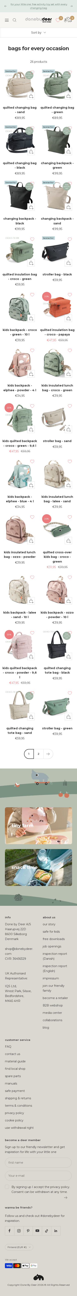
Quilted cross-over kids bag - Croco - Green (57, 556)
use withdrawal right (19, 1128)
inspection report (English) (55, 968)
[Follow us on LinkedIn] (55, 1230)
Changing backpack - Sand (57, 221)
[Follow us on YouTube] (37, 1230)
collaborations (52, 1020)
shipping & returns (18, 1098)
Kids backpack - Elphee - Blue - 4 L (20, 499)
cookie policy (14, 1120)
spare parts (13, 1076)
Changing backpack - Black (19, 221)
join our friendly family (53, 988)
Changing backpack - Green (57, 165)
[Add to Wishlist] (32, 72)
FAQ (8, 1046)
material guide (15, 1061)
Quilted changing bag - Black (20, 165)
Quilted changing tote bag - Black (57, 670)
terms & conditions (18, 1105)
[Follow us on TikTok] (46, 1230)
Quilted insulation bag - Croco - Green (19, 277)
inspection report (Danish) (55, 956)
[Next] (48, 754)
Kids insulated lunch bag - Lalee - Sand (57, 499)
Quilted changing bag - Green (57, 110)
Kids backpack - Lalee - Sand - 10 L (19, 615)
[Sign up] (66, 1197)
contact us (12, 1054)
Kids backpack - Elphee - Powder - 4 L (19, 388)
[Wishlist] (58, 20)
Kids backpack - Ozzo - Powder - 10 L (57, 615)
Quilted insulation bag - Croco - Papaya (57, 332)
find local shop (15, 1069)
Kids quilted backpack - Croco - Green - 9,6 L (19, 443)
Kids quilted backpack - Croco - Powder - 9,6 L (19, 672)
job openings (52, 946)
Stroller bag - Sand (57, 441)
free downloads (54, 939)
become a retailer (55, 998)
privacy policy (14, 1113)
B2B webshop (53, 1005)
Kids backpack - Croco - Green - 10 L (20, 332)
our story (49, 924)
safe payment (15, 1091)
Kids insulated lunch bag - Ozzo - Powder (20, 554)
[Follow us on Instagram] (18, 1230)
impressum (51, 978)
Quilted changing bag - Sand (20, 110)
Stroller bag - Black (57, 274)
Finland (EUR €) (17, 1247)
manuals (11, 1083)
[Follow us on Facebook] (9, 1230)
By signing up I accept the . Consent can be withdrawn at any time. (40, 1189)
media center (52, 1013)
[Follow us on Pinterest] (28, 1230)
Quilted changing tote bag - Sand (19, 730)
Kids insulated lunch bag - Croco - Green (57, 388)
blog (46, 1027)
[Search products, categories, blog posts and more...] (14, 20)
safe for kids (51, 931)
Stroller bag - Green (57, 728)
